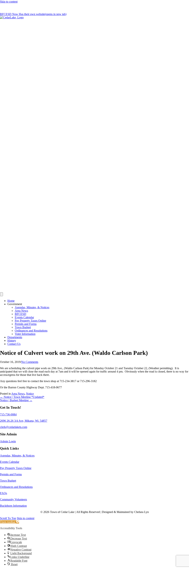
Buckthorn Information (13, 505)
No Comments (29, 361)
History (11, 340)
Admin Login (8, 441)
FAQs (3, 493)
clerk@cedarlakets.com (33, 7)
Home (11, 300)
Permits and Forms (26, 324)
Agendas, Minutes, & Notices (32, 307)
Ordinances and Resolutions (31, 330)
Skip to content (9, 1)
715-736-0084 (8, 7)
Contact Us (13, 343)
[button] (8, 518)
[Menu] (1, 294)
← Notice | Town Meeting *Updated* (22, 397)
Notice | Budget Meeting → (16, 400)
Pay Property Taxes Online (30, 320)
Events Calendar (24, 317)
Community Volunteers (13, 499)
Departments (14, 337)
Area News (21, 310)
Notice (30, 393)
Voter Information (25, 333)
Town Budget (23, 327)
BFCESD (20, 314)
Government (14, 304)
